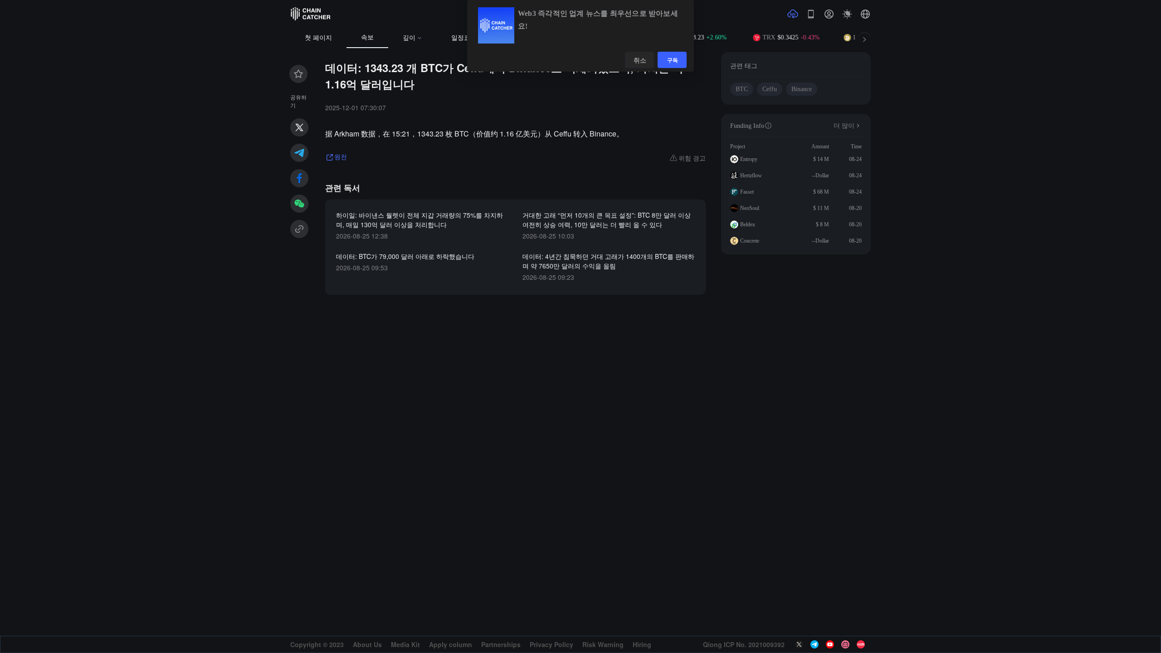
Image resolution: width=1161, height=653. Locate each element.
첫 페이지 (318, 37)
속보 (367, 37)
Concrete (749, 241)
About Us (367, 644)
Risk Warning (603, 644)
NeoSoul (749, 208)
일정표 (460, 37)
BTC (742, 89)
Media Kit (405, 644)
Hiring (642, 644)
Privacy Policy (551, 644)
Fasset (747, 192)
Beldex (747, 224)
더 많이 (844, 125)
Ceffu (769, 89)
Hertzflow (751, 175)
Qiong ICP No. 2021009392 (744, 644)
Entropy (748, 159)
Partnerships (501, 644)
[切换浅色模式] (847, 14)
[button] (865, 14)
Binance (801, 89)
